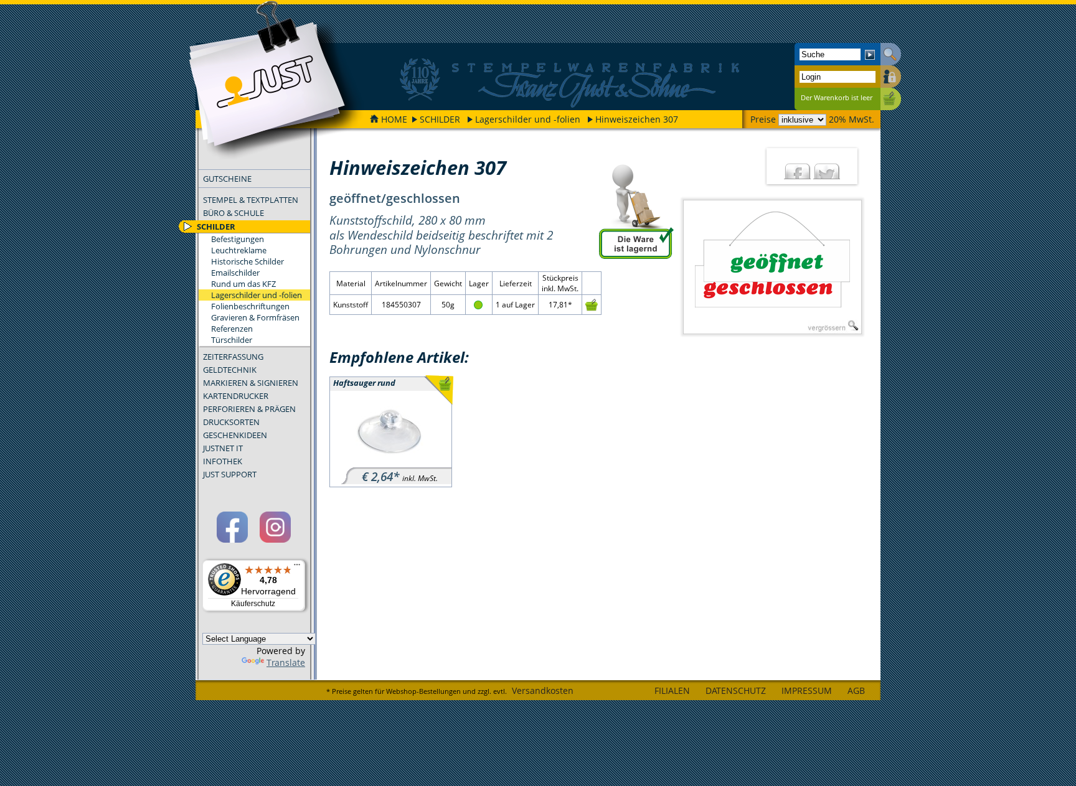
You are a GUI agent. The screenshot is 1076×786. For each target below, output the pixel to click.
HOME (394, 119)
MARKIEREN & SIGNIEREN (250, 382)
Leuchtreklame (239, 250)
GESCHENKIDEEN (235, 435)
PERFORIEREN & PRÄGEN (249, 408)
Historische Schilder (247, 261)
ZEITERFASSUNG (233, 356)
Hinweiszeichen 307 (636, 119)
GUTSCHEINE (227, 178)
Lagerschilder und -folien (527, 119)
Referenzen (232, 328)
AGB (856, 690)
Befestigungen (237, 239)
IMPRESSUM (806, 690)
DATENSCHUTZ (736, 690)
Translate (286, 662)
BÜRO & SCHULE (233, 212)
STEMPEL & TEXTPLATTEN (250, 199)
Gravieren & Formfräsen (255, 317)
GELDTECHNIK (230, 369)
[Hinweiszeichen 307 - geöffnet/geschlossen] (772, 267)
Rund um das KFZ (243, 283)
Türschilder (231, 339)
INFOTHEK (222, 461)
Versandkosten (542, 690)
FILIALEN (672, 690)
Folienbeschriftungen (250, 306)
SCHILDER (440, 119)
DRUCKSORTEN (231, 422)
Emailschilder (235, 272)
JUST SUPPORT (230, 474)
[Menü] (297, 567)
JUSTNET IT (223, 448)
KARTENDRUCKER (235, 395)
